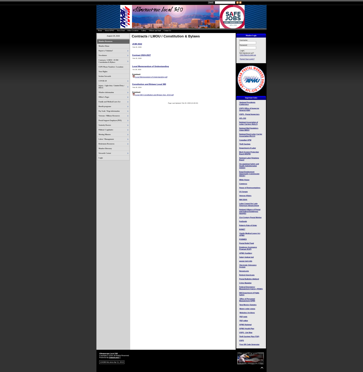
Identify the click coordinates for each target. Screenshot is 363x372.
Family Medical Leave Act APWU (249, 234)
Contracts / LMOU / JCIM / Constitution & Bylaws (109, 61)
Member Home (104, 46)
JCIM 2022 (137, 44)
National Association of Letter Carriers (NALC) (248, 123)
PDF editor (243, 321)
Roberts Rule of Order (248, 225)
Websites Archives (247, 313)
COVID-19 (103, 81)
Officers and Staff (155, 31)
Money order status (247, 309)
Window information (106, 92)
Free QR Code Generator (249, 344)
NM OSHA (243, 200)
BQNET (242, 229)
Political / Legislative (106, 130)
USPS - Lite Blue (245, 333)
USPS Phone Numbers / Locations (111, 67)
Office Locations (133, 31)
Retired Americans (247, 275)
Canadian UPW (245, 140)
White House (244, 180)
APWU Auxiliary (245, 253)
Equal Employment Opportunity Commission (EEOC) (249, 174)
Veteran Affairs (245, 196)
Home (100, 31)
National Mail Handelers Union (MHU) (248, 129)
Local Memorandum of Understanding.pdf (151, 77)
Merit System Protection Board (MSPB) (249, 153)
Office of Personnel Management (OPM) (247, 300)
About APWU (109, 31)
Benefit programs (105, 106)
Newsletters (103, 55)
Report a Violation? (106, 51)
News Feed (121, 31)
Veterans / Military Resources (109, 116)
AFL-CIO (242, 118)
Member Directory (105, 149)
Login (101, 158)
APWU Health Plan (246, 329)
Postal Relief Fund (246, 243)
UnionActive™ (115, 358)
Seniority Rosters (105, 125)
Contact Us (167, 31)
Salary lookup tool (246, 257)
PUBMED (243, 239)
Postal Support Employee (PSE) (110, 120)
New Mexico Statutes (248, 305)
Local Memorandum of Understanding (150, 66)
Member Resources (105, 41)
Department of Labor (247, 148)
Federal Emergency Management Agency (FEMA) (251, 288)
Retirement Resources (106, 144)
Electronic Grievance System (248, 266)
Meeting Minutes (105, 134)
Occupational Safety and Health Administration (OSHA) (249, 166)
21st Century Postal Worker (250, 218)
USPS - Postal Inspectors (249, 114)
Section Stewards (105, 76)
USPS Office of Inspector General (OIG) (249, 109)
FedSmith (243, 221)
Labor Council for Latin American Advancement (249, 205)
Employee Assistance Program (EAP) (248, 248)
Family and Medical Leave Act (109, 102)
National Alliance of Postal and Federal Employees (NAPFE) (249, 212)
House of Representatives (249, 188)
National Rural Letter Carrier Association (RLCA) (250, 135)
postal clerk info (245, 261)
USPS (241, 341)
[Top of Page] (262, 368)
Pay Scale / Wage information (109, 111)
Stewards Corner (105, 153)
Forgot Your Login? (247, 59)
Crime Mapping (245, 283)
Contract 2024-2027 (141, 55)
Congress (243, 184)
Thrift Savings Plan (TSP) (249, 337)
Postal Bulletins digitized (249, 279)
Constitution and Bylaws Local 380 (149, 84)
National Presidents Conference (247, 103)
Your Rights (103, 72)
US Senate (243, 192)
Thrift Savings (244, 144)
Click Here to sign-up (248, 55)
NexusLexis (244, 271)
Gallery (143, 31)
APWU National (245, 325)
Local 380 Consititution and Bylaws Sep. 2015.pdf (154, 95)
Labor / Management (106, 139)
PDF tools (243, 317)
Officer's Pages (104, 97)
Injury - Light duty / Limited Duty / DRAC (111, 87)
